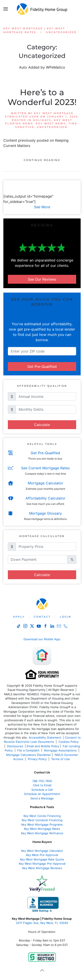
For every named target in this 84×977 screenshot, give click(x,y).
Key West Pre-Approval (42, 855)
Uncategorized (52, 127)
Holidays (42, 120)
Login (65, 616)
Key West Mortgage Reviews (42, 868)
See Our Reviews (42, 279)
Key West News (51, 123)
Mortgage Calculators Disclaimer (28, 755)
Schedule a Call (42, 789)
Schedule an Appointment (42, 794)
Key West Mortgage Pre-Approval (42, 863)
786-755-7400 (42, 781)
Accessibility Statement (45, 737)
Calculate (42, 424)
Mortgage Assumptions (60, 750)
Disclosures (15, 746)
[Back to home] (42, 9)
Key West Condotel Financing (42, 820)
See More (42, 207)
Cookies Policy (69, 741)
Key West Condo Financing (42, 816)
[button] (5, 9)
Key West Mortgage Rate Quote (42, 859)
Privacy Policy (37, 759)
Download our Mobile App (42, 639)
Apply (19, 616)
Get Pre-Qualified (42, 366)
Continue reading (42, 160)
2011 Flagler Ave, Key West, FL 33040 (42, 923)
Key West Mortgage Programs (42, 824)
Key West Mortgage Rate (41, 828)
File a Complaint (28, 750)
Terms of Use (61, 759)
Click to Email (42, 785)
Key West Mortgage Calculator (42, 850)
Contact (42, 616)
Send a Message (42, 798)
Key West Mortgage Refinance (42, 833)
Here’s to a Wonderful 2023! (42, 97)
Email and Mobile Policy (43, 746)
